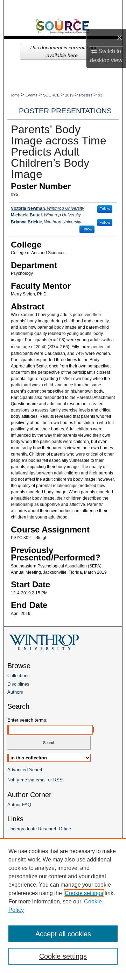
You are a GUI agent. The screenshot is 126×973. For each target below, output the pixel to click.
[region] (63, 905)
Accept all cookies (63, 934)
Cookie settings (84, 893)
